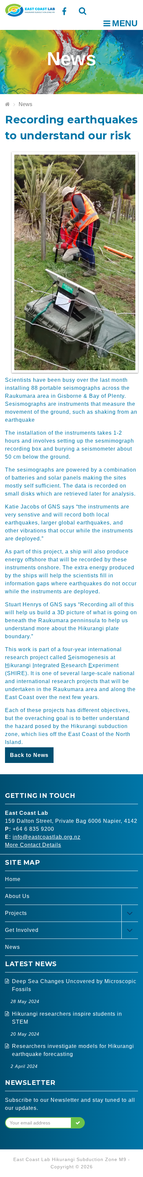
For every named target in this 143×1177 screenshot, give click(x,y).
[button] (78, 1122)
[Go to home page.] (7, 104)
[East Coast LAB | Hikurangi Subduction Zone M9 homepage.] (30, 10)
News (25, 104)
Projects (16, 913)
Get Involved (22, 930)
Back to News (29, 755)
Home (13, 879)
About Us (17, 896)
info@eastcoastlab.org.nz (46, 837)
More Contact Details (33, 845)
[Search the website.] (82, 10)
